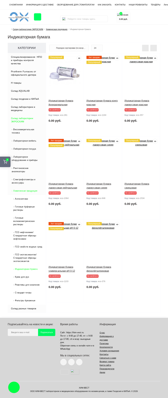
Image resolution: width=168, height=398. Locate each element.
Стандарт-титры (23, 292)
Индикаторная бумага (26, 269)
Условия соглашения (109, 351)
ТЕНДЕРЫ (155, 5)
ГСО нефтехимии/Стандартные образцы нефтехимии (24, 235)
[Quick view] (79, 58)
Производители (107, 369)
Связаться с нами (108, 358)
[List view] (145, 48)
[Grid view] (153, 48)
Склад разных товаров (23, 308)
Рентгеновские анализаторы (20, 170)
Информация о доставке (40, 5)
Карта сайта (105, 365)
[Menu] (37, 16)
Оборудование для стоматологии (75, 5)
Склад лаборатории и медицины (23, 109)
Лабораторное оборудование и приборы (25, 158)
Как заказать (105, 5)
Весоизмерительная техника (23, 131)
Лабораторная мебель (24, 141)
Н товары (16, 83)
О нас (102, 333)
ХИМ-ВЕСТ (84, 388)
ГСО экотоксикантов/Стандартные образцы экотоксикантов (25, 257)
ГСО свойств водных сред (28, 246)
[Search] (63, 19)
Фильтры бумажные (25, 300)
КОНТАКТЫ (120, 5)
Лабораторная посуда (24, 149)
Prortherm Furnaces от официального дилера (23, 73)
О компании (16, 5)
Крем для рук (22, 277)
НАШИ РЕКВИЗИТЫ (138, 5)
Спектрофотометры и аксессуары (23, 181)
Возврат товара (107, 361)
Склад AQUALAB (20, 91)
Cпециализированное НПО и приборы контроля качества (26, 60)
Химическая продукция (56, 29)
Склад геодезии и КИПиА (25, 99)
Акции (102, 372)
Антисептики (21, 199)
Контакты (104, 354)
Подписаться (47, 332)
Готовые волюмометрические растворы (24, 221)
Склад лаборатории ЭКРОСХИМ (28, 29)
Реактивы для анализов (27, 285)
